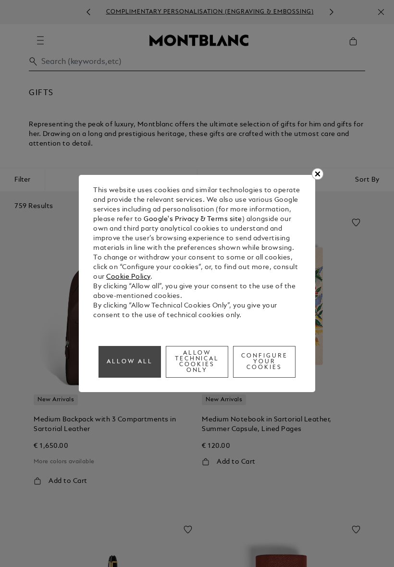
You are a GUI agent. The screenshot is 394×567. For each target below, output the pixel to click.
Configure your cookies (264, 361)
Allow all (130, 362)
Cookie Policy (128, 277)
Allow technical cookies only (197, 361)
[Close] (317, 174)
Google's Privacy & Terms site (193, 219)
